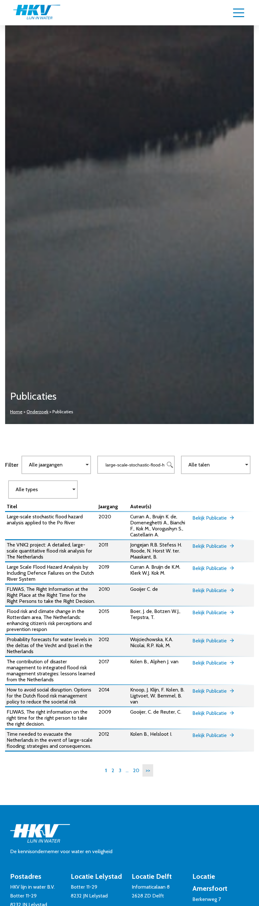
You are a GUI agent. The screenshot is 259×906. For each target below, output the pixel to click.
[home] (36, 13)
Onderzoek (37, 412)
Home (16, 412)
